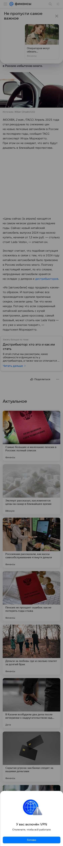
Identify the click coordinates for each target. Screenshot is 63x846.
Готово (31, 839)
